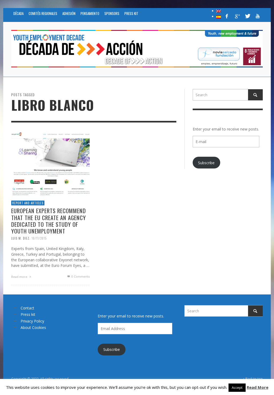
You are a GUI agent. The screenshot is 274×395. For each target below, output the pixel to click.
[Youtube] (258, 16)
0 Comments (80, 276)
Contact (27, 307)
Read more (19, 277)
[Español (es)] (218, 16)
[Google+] (237, 16)
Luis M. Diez (20, 238)
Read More (257, 387)
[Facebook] (227, 16)
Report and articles (27, 203)
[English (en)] (218, 10)
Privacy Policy (32, 321)
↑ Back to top (253, 379)
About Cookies (33, 327)
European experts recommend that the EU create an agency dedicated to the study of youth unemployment (48, 220)
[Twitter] (247, 16)
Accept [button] (237, 387)
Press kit (28, 314)
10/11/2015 (39, 238)
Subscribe (206, 162)
